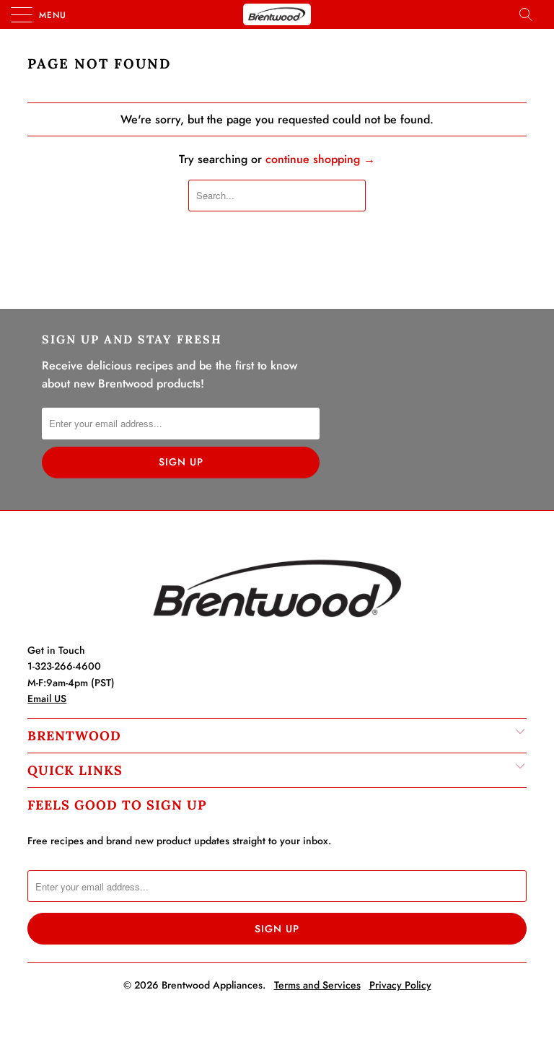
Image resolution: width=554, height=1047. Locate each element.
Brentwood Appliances (212, 985)
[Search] (530, 14)
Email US (46, 698)
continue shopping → (320, 159)
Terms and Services (317, 985)
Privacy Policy (400, 985)
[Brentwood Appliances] (277, 14)
